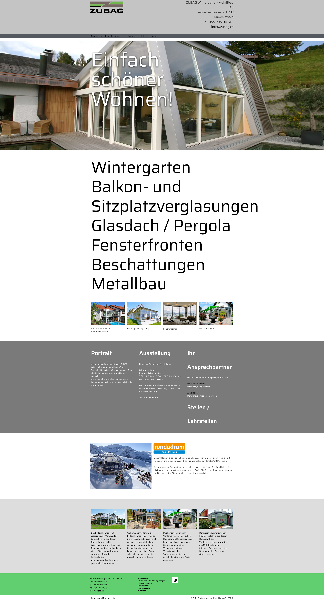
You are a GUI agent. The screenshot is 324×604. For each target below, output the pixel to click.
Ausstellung (155, 353)
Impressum (96, 598)
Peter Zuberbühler (196, 383)
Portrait (101, 353)
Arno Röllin (192, 392)
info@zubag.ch (222, 26)
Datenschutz (109, 598)
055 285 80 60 (220, 21)
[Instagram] (175, 580)
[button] (97, 36)
